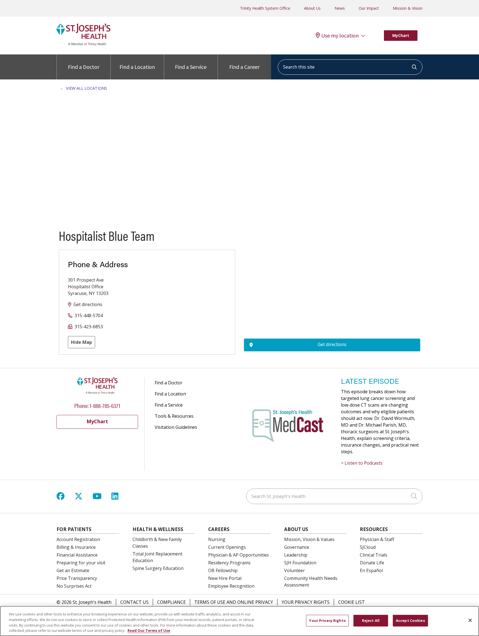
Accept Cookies (410, 620)
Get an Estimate (73, 570)
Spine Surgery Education (158, 568)
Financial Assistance (77, 555)
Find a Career (244, 66)
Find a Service (191, 66)
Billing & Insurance (76, 547)
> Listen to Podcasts (362, 463)
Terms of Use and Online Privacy (233, 602)
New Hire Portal (224, 578)
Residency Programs (229, 563)
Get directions (87, 304)
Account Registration (78, 539)
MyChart (400, 35)
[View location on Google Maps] (332, 280)
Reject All (370, 620)
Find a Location (137, 66)
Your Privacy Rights (306, 602)
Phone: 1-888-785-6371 (97, 405)
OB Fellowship (223, 570)
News (340, 8)
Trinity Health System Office (265, 8)
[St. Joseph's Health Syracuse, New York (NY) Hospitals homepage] (83, 44)
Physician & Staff (377, 539)
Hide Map (81, 342)
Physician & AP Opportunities (238, 555)
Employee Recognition (231, 586)
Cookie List (351, 602)
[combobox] (350, 67)
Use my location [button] (340, 35)
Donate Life (372, 563)
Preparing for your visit (81, 563)
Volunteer (294, 570)
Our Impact (369, 8)
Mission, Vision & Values (309, 539)
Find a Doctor (83, 66)
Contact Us (134, 602)
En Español (371, 570)
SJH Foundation (300, 563)
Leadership (295, 555)
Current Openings (227, 547)
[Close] (470, 620)
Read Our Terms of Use (149, 630)
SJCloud (368, 547)
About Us (312, 8)
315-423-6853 (89, 327)
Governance (296, 547)
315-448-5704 (89, 315)
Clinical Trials (373, 555)
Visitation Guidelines (176, 427)
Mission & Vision (407, 8)
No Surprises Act (74, 586)
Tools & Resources (174, 416)
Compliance (171, 602)
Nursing (216, 539)
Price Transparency (77, 578)
